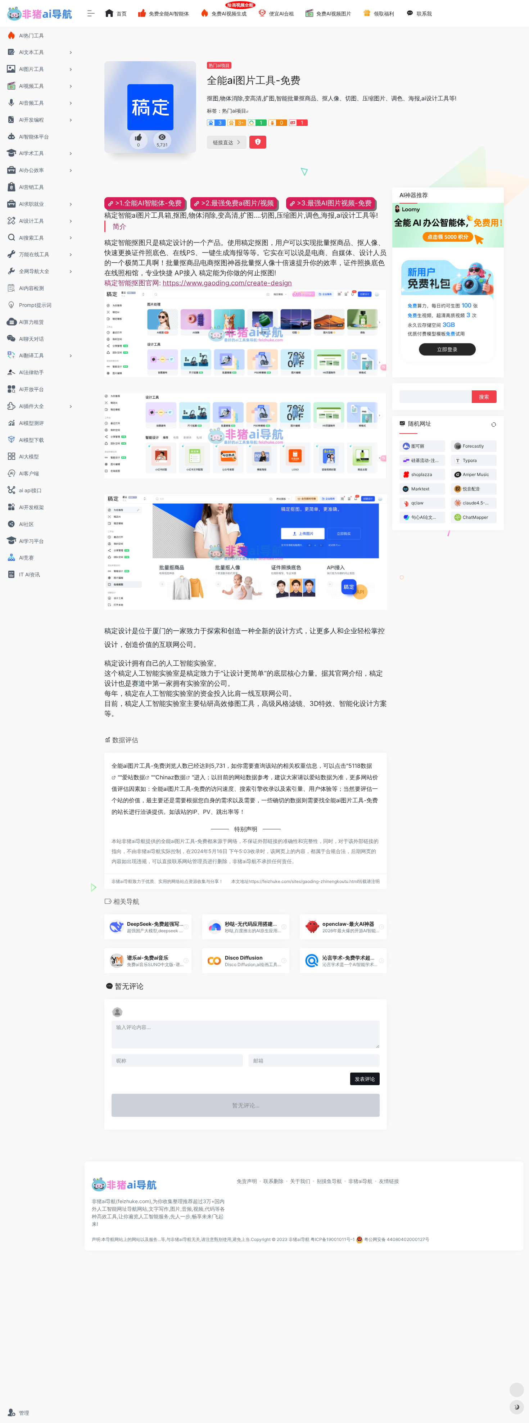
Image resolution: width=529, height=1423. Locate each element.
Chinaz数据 (170, 777)
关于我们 (300, 1181)
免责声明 (247, 1181)
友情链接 (389, 1181)
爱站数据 (133, 777)
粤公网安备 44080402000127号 (396, 1239)
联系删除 (273, 1181)
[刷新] (494, 424)
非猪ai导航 (360, 1181)
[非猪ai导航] (124, 1186)
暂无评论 (129, 986)
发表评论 (365, 1079)
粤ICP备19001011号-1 (333, 1239)
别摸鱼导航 (329, 1181)
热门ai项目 (219, 65)
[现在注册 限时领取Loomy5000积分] (448, 225)
